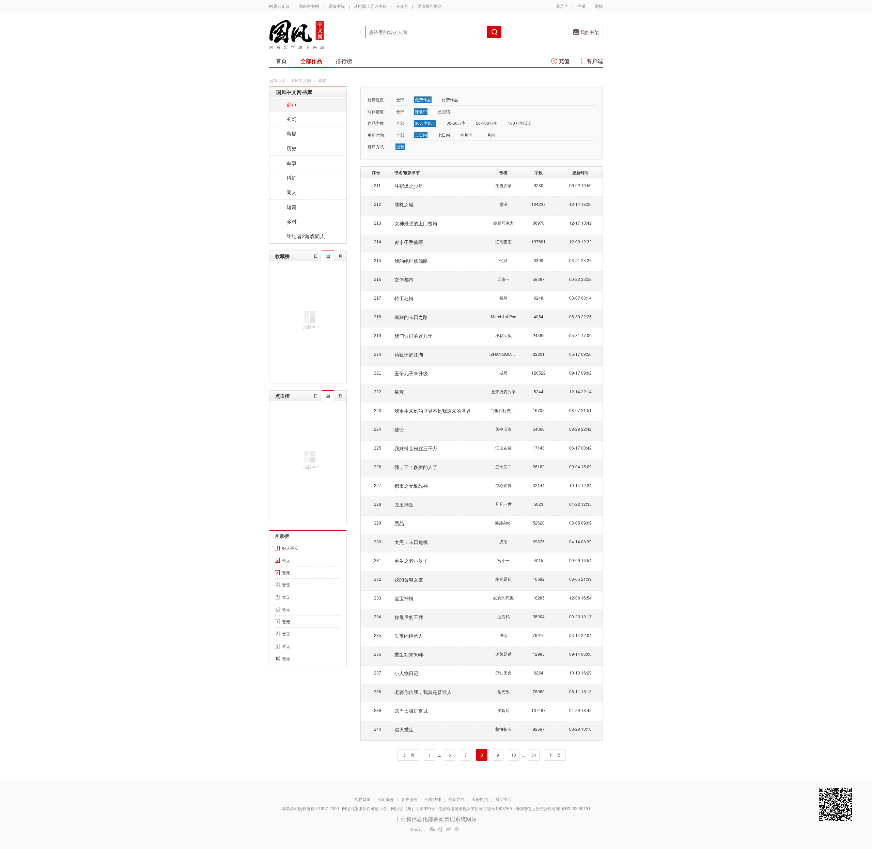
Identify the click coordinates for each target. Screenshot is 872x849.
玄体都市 (404, 279)
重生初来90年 (409, 654)
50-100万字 (486, 123)
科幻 (291, 177)
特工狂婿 (404, 298)
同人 (291, 192)
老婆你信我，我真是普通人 (423, 691)
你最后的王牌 (408, 616)
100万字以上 (519, 123)
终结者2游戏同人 (305, 236)
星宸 (399, 392)
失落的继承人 (408, 635)
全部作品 (311, 61)
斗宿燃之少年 (408, 185)
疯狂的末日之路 (411, 317)
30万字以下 (425, 123)
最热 (400, 146)
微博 (448, 829)
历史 (291, 148)
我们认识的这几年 (413, 335)
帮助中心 (503, 799)
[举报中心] (621, 809)
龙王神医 (404, 504)
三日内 (421, 135)
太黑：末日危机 (411, 542)
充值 (564, 61)
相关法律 (433, 799)
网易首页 (362, 799)
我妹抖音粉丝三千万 (415, 448)
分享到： (418, 829)
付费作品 (450, 99)
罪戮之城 (404, 204)
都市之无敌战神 (411, 485)
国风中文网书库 (294, 92)
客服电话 (480, 799)
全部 (400, 99)
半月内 (466, 135)
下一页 (555, 755)
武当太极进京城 (411, 710)
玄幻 (291, 118)
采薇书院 (336, 6)
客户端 (595, 61)
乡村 (291, 221)
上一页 (408, 755)
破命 (399, 429)
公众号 (402, 6)
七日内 (444, 135)
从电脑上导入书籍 (370, 6)
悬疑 (291, 133)
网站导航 (456, 799)
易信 (440, 829)
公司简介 (386, 799)
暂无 (286, 560)
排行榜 (344, 61)
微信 (432, 829)
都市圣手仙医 (408, 242)
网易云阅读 (279, 6)
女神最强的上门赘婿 (415, 223)
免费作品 (423, 99)
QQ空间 (457, 829)
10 (513, 755)
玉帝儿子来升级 (411, 373)
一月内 (489, 135)
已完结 (444, 111)
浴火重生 (404, 729)
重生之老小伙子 (411, 560)
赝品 (399, 523)
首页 (281, 61)
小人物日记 (406, 673)
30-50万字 (456, 123)
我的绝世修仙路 (411, 260)
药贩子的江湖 (408, 354)
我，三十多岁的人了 (415, 467)
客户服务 (409, 799)
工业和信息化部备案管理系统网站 (436, 819)
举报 (599, 6)
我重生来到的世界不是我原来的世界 (432, 410)
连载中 (421, 111)
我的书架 (589, 32)
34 (533, 755)
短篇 (291, 206)
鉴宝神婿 (404, 598)
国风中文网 (309, 6)
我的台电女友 (408, 579)
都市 (291, 104)
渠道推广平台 (429, 6)
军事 (291, 162)
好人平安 (290, 548)
